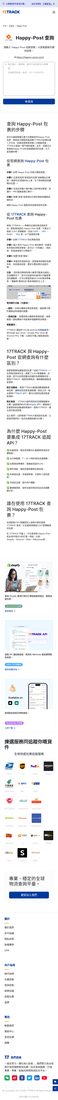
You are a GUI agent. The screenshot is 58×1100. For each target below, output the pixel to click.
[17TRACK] (11, 12)
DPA (6, 950)
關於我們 (9, 927)
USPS (36, 231)
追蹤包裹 (9, 996)
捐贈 (6, 1042)
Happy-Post (34, 161)
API (25, 404)
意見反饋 (9, 1037)
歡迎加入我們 (29, 895)
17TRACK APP (20, 393)
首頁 (5, 26)
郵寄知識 (9, 990)
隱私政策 (9, 938)
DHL (18, 234)
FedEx (10, 234)
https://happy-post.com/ (30, 57)
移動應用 (44, 330)
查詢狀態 (9, 985)
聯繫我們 (9, 1025)
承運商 (11, 26)
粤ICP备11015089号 (29, 1096)
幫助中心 (9, 1031)
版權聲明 (9, 944)
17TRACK (19, 214)
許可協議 (9, 933)
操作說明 (9, 973)
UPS (44, 231)
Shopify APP (35, 404)
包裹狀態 (9, 979)
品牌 (6, 1002)
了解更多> (47, 3)
